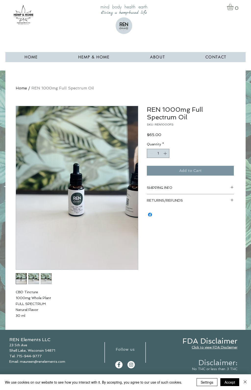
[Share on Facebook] (150, 215)
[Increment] (166, 153)
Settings (207, 382)
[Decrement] (151, 153)
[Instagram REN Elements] (131, 364)
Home (21, 88)
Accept (230, 382)
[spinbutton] (158, 153)
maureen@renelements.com (42, 361)
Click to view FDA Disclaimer (215, 347)
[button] (234, 7)
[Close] (245, 382)
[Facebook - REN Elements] (119, 364)
